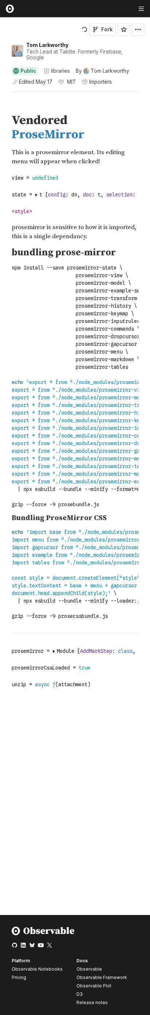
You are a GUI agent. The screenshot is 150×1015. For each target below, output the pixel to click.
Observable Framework (101, 977)
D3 (79, 994)
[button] (3, 94)
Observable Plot (93, 985)
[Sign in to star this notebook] (124, 29)
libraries (60, 71)
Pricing (19, 977)
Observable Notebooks (37, 969)
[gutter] (3, 102)
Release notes (92, 1002)
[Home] (43, 933)
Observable (89, 969)
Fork (106, 29)
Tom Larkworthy (47, 45)
